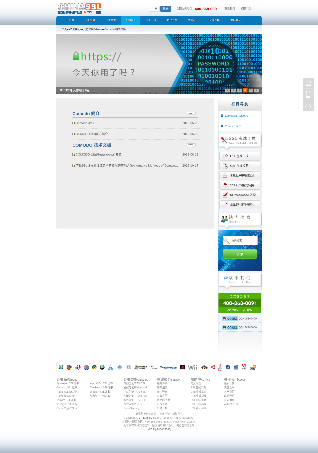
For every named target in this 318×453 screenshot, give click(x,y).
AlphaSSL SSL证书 (101, 383)
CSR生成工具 (199, 391)
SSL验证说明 (198, 408)
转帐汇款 (162, 408)
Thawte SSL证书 (66, 400)
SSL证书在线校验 (242, 204)
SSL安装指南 (198, 400)
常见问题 (196, 383)
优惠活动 (229, 387)
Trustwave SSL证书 (101, 387)
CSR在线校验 (239, 165)
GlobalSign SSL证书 (68, 408)
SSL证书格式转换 (242, 185)
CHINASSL (145, 417)
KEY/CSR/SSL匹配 (243, 195)
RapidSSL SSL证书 (67, 391)
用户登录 (162, 391)
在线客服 (162, 395)
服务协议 (162, 383)
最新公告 (229, 383)
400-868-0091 (232, 404)
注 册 (154, 8)
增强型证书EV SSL (135, 383)
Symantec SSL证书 (67, 383)
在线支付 (162, 404)
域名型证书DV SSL (135, 400)
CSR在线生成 (239, 156)
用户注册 (162, 387)
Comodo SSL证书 (66, 395)
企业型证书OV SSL (135, 391)
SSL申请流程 (198, 404)
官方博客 (229, 400)
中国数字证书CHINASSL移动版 (308, 94)
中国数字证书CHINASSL (96, 7)
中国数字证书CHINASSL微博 (308, 83)
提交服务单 (163, 400)
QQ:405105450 (248, 318)
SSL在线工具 (198, 387)
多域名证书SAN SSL (136, 395)
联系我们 (230, 8)
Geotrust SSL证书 (66, 387)
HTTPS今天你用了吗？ (75, 90)
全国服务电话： (186, 8)
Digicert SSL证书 (100, 391)
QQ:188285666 (248, 327)
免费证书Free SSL (100, 395)
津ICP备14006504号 (159, 429)
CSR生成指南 (199, 395)
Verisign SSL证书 (66, 404)
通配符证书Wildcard (135, 387)
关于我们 (229, 391)
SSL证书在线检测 (242, 175)
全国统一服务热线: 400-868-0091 (240, 303)
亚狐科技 (140, 413)
